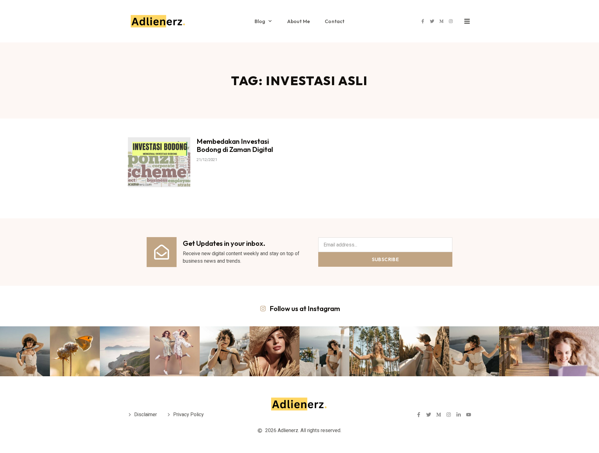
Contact (334, 21)
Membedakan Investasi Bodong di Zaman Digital (235, 145)
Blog (260, 21)
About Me (298, 21)
